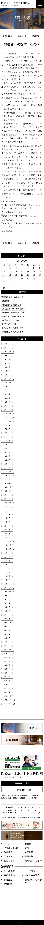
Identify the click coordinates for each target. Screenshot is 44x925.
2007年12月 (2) (7, 696)
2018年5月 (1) (7, 394)
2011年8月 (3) (7, 556)
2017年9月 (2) (7, 425)
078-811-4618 (22, 790)
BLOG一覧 (22, 36)
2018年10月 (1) (7, 382)
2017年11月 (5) (7, 417)
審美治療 (8, 883)
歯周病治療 (9, 875)
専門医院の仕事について (11, 304)
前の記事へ (7, 36)
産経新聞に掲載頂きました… (13, 312)
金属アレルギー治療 (33, 881)
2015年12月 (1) (7, 471)
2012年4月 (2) (7, 525)
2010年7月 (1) (7, 603)
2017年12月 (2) (7, 413)
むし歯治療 (9, 871)
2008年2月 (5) (7, 688)
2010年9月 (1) (7, 595)
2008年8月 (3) (7, 665)
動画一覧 (29, 856)
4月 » (9, 287)
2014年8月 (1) (7, 479)
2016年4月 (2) (7, 460)
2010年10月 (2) (7, 591)
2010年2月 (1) (7, 614)
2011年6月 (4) (7, 564)
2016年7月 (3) (7, 448)
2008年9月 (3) (7, 661)
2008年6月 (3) (7, 673)
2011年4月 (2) (7, 572)
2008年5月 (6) (7, 676)
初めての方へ (10, 860)
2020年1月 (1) (7, 347)
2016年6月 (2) (7, 452)
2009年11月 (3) (7, 622)
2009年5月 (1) (7, 638)
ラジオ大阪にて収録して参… (13, 328)
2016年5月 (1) (7, 456)
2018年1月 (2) (7, 409)
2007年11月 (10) (8, 700)
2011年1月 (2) (7, 580)
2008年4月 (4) (7, 680)
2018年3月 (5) (7, 402)
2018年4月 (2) (7, 398)
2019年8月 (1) (7, 363)
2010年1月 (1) (7, 618)
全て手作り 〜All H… (10, 324)
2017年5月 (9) (7, 440)
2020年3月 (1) (7, 344)
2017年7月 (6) (7, 433)
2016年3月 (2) (7, 464)
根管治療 (8, 879)
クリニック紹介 (11, 847)
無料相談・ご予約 (22, 783)
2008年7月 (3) (7, 669)
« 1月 (3, 287)
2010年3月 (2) (7, 611)
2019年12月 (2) (7, 351)
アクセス (8, 856)
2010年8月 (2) (7, 599)
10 (22, 271)
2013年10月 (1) (7, 491)
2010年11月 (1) (7, 587)
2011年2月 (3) (7, 576)
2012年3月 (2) (7, 529)
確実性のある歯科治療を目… (13, 316)
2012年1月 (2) (7, 537)
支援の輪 (5, 300)
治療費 (28, 843)
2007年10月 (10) (8, 703)
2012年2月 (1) (7, 533)
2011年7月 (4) (7, 560)
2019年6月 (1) (7, 371)
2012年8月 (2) (7, 510)
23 (16, 278)
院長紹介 (8, 852)
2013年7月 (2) (7, 494)
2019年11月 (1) (7, 355)
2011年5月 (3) (7, 568)
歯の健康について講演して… (13, 320)
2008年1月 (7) (7, 692)
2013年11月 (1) (7, 487)
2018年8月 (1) (7, 386)
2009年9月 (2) (7, 626)
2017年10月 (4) (7, 421)
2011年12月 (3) (7, 541)
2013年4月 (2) (7, 498)
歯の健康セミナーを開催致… (13, 308)
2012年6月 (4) (7, 518)
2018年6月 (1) (7, 390)
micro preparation (9, 201)
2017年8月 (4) (7, 429)
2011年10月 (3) (7, 549)
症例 (27, 847)
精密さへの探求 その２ (22, 44)
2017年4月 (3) (7, 444)
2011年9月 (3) (7, 553)
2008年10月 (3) (7, 657)
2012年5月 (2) (7, 522)
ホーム (7, 843)
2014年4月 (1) (7, 483)
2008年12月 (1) (7, 649)
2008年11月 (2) (7, 653)
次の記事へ (36, 36)
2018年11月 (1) (7, 378)
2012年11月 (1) (7, 506)
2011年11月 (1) (7, 545)
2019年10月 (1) (7, 359)
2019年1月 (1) (7, 375)
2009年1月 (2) (7, 645)
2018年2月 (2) (7, 405)
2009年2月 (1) (7, 642)
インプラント (31, 871)
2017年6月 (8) (7, 436)
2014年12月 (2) (7, 475)
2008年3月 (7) (7, 684)
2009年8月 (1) (7, 630)
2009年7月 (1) (7, 634)
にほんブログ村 (8, 219)
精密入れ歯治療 (32, 875)
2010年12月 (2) (7, 584)
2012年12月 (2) (7, 502)
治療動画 (29, 852)
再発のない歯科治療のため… (13, 332)
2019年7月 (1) (7, 367)
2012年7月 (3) (7, 514)
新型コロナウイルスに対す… (13, 297)
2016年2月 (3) (7, 467)
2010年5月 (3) (7, 607)
